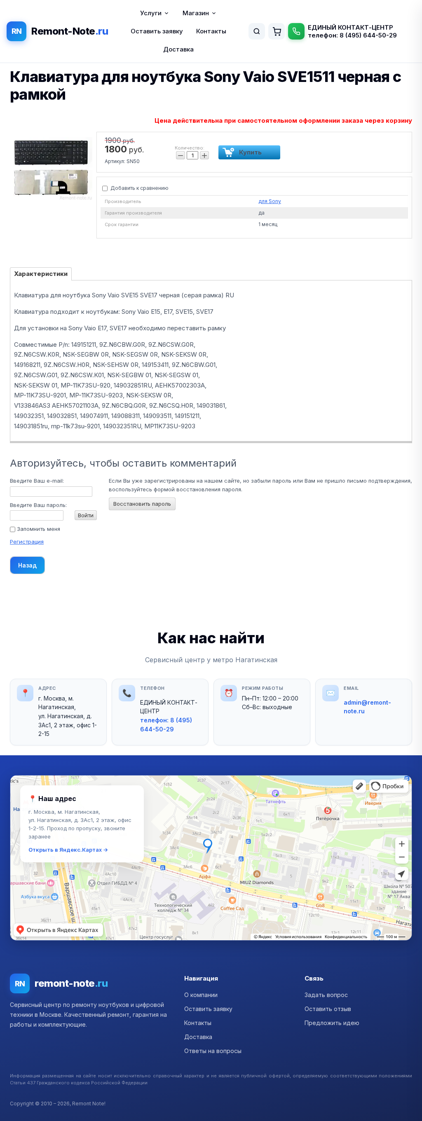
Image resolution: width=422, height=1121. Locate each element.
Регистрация (27, 541)
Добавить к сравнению (139, 188)
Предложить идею (332, 1022)
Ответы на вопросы (212, 1050)
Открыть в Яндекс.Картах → (68, 849)
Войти (86, 515)
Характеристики (41, 274)
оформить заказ (276, 31)
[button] (211, 857)
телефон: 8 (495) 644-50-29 (352, 35)
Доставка (178, 49)
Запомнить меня (37, 528)
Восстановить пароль (142, 503)
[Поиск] (257, 31)
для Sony (269, 201)
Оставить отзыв (328, 1008)
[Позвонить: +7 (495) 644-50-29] (296, 31)
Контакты (211, 31)
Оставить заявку (157, 31)
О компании (201, 994)
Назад (27, 565)
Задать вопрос (326, 994)
